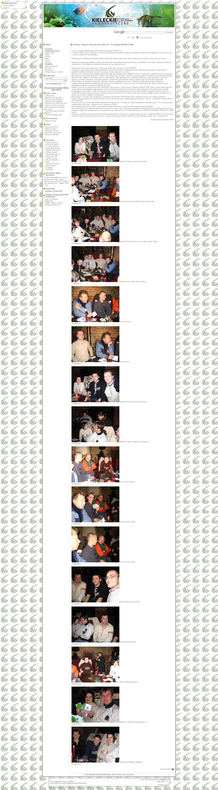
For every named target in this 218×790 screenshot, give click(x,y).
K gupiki (49, 167)
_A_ (167, 781)
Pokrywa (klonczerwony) (54, 105)
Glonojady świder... (53, 163)
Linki (47, 60)
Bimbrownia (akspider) (54, 97)
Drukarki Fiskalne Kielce (74, 788)
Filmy (47, 55)
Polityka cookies (163, 785)
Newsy (47, 56)
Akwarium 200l (52, 156)
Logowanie (49, 70)
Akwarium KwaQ (51, 134)
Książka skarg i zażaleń (54, 72)
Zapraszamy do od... (53, 154)
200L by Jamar (51, 129)
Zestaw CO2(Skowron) (53, 115)
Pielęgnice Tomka (52, 131)
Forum (6, 7)
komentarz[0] (165, 769)
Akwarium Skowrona (53, 133)
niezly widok (51, 165)
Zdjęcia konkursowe (52, 205)
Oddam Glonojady (53, 150)
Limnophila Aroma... (53, 148)
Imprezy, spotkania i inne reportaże (95, 44)
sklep (48, 162)
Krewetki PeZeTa (51, 127)
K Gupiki (49, 169)
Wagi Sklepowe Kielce (93, 788)
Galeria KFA (50, 53)
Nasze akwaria (50, 121)
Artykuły (76, 44)
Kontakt (48, 68)
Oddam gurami (51, 152)
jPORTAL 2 (164, 779)
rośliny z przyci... (52, 158)
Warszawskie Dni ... (53, 160)
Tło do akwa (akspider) (54, 99)
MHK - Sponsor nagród (54, 203)
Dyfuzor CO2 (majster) (54, 101)
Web (133, 38)
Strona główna (9, 5)
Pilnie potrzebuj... (52, 142)
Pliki (47, 58)
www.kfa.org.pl (146, 38)
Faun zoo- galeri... (53, 144)
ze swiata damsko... (53, 146)
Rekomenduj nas (51, 66)
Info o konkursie (51, 199)
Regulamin (49, 201)
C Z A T (48, 62)
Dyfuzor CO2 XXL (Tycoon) (56, 103)
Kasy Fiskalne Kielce (56, 788)
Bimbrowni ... (51, 96)
